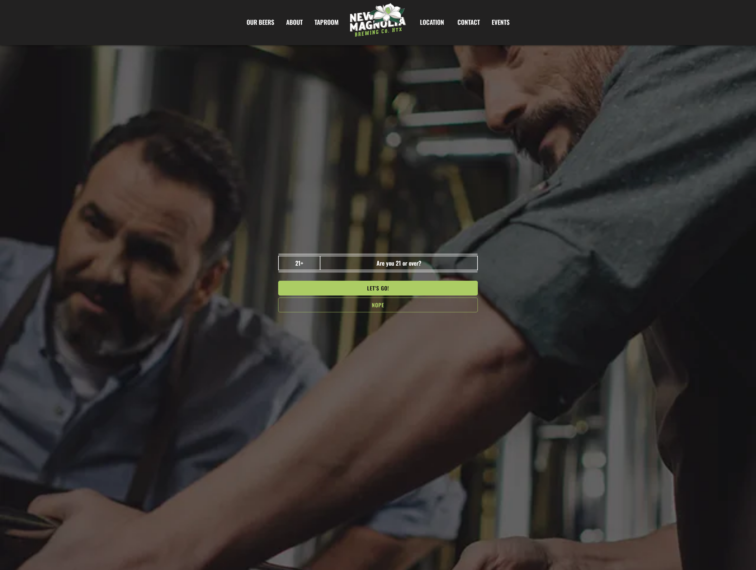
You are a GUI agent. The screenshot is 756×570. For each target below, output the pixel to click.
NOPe (378, 305)
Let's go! (378, 288)
